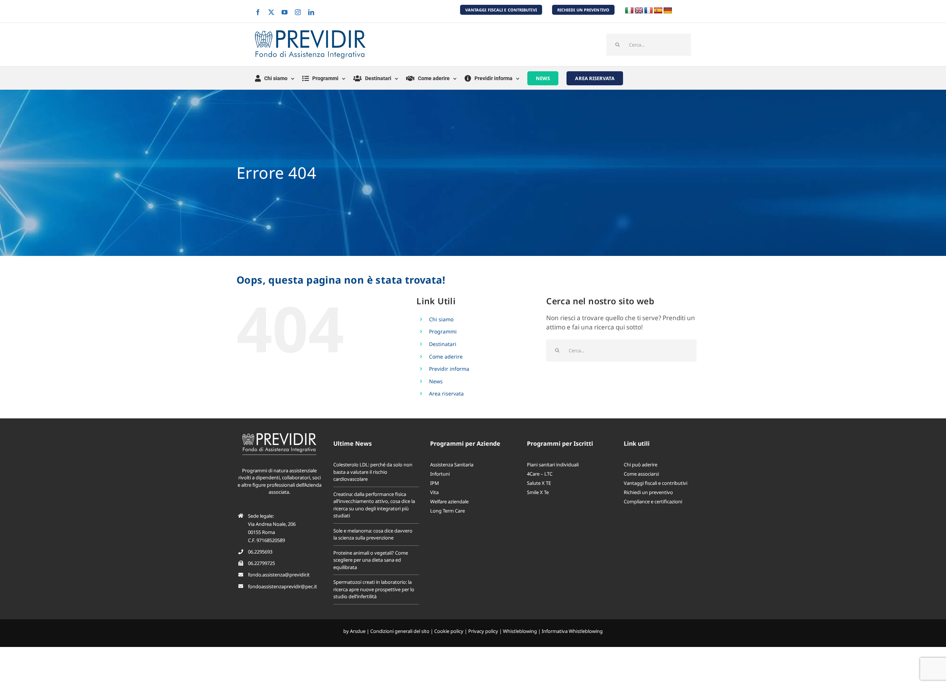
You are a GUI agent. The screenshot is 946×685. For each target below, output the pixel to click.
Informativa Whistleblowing (572, 631)
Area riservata (446, 393)
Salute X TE (539, 483)
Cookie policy (448, 631)
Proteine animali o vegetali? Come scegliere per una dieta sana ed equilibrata (370, 560)
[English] (638, 10)
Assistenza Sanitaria (451, 464)
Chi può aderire (640, 464)
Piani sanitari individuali (553, 464)
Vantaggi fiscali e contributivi (655, 483)
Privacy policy (483, 631)
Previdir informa (449, 368)
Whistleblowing (520, 631)
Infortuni (440, 473)
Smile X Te (538, 492)
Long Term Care (447, 510)
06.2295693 (260, 551)
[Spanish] (658, 10)
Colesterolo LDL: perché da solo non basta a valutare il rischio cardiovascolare (372, 471)
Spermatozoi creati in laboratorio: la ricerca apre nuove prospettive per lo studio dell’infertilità (373, 589)
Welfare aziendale (449, 501)
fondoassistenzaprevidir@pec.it (282, 586)
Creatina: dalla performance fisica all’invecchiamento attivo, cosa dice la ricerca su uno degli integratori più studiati (374, 505)
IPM (434, 483)
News (436, 381)
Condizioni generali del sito (399, 631)
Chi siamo (441, 319)
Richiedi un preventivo (648, 492)
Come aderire (446, 356)
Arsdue (357, 631)
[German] (667, 10)
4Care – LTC (539, 473)
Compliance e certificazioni (653, 501)
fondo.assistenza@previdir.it (279, 574)
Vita (434, 492)
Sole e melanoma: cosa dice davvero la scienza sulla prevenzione (372, 534)
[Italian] (629, 10)
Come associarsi (641, 473)
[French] (648, 10)
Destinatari (442, 343)
